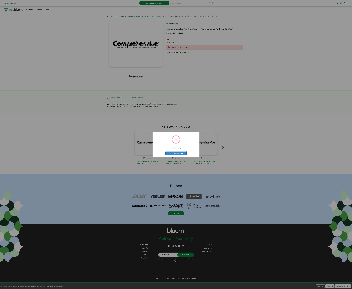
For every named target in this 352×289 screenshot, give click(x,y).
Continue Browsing (176, 153)
